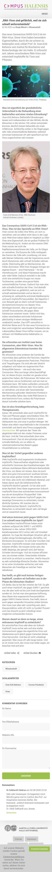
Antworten (11, 812)
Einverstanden (39, 849)
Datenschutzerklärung (13, 856)
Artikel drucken (30, 652)
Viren (7, 691)
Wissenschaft (34, 27)
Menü (45, 13)
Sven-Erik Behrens (13, 684)
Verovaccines (8, 430)
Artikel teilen (10, 652)
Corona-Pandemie (36, 684)
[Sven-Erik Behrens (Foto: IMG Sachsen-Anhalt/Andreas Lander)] (26, 177)
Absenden (26, 776)
